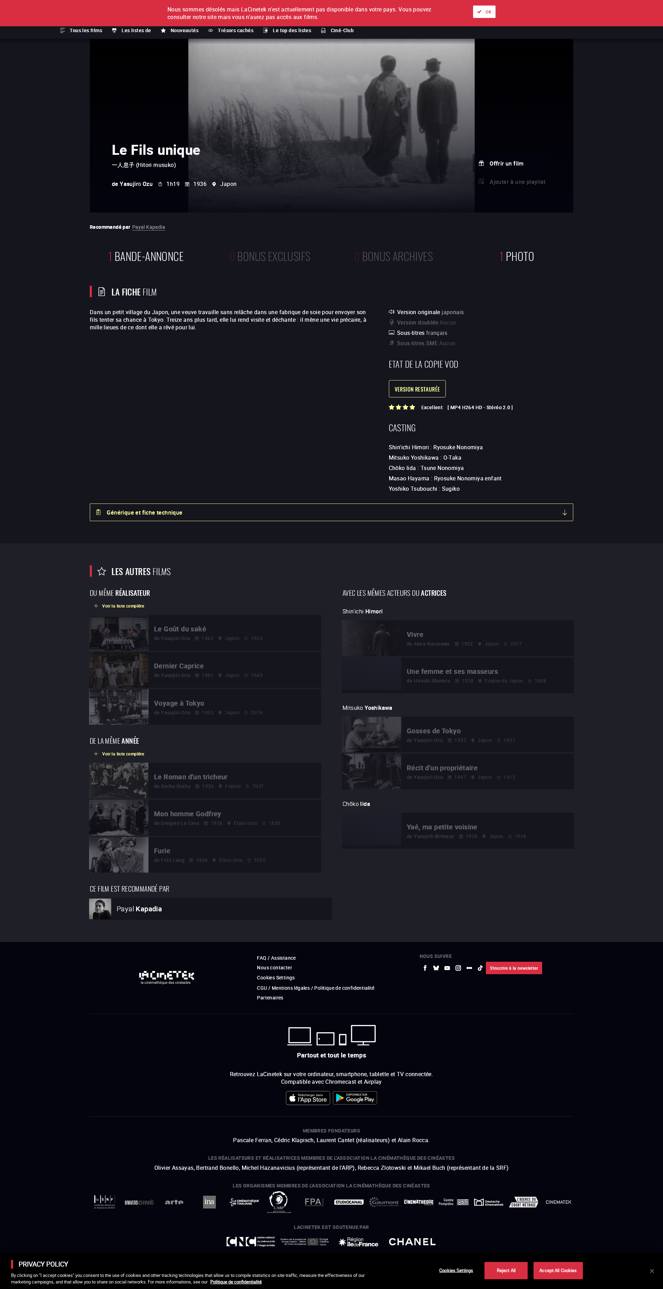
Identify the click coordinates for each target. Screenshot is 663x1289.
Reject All (506, 1270)
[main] (331, 1271)
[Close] (652, 1271)
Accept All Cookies (558, 1270)
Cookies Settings (456, 1270)
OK (488, 12)
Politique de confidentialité (236, 1282)
